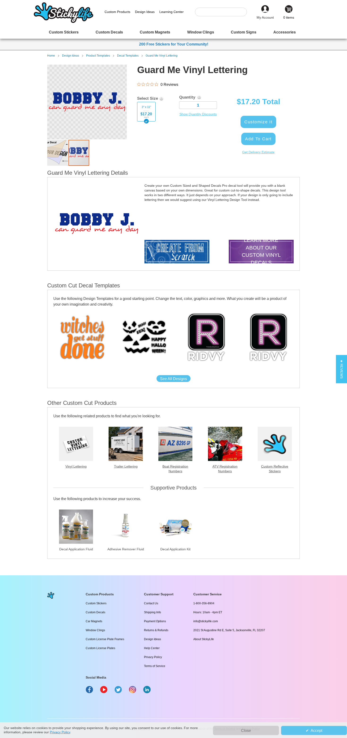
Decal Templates (128, 55)
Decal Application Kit (175, 549)
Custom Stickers (96, 603)
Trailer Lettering (126, 466)
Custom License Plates (100, 648)
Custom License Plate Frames (105, 639)
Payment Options (155, 621)
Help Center (152, 648)
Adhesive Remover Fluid (125, 549)
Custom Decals (95, 612)
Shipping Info (152, 612)
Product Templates (98, 55)
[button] (57, 152)
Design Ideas (70, 55)
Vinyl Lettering (76, 466)
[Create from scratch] (176, 252)
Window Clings (95, 630)
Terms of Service (154, 666)
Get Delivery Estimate (258, 152)
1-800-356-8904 (203, 603)
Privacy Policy (153, 657)
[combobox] (223, 11)
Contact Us (151, 603)
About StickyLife (203, 639)
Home (51, 55)
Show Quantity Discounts (198, 114)
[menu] (173, 32)
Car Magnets (94, 621)
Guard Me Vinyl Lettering (162, 55)
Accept (316, 731)
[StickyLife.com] (63, 22)
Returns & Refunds (156, 630)
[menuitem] (63, 32)
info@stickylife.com (205, 621)
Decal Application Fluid (76, 549)
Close (246, 731)
